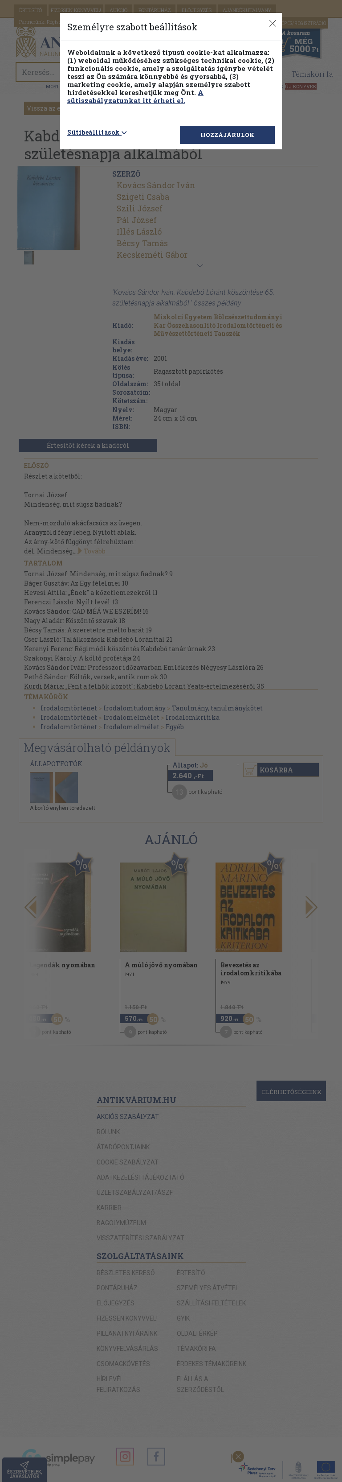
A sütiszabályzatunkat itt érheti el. (135, 96)
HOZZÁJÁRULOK (227, 135)
